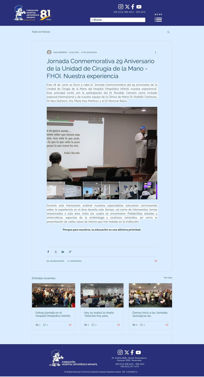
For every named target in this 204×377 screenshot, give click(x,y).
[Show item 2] (74, 190)
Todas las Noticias (41, 31)
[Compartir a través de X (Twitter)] (55, 251)
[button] (158, 20)
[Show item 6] (147, 190)
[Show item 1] (56, 190)
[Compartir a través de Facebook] (48, 251)
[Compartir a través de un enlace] (70, 251)
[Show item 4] (110, 190)
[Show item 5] (129, 190)
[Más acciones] (155, 52)
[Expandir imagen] (102, 144)
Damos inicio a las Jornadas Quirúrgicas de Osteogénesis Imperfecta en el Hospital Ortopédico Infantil (150, 314)
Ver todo (168, 277)
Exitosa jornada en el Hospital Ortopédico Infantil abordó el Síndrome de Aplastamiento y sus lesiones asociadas (53, 314)
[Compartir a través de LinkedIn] (62, 251)
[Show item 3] (92, 190)
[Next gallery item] (153, 144)
